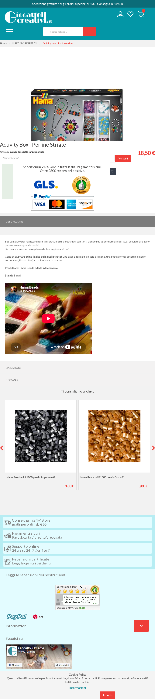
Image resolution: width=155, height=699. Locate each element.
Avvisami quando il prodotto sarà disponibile (22, 151)
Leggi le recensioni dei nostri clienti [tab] (36, 575)
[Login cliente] (120, 15)
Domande (12, 380)
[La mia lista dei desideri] (130, 14)
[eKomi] (77, 597)
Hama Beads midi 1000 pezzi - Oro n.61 (103, 477)
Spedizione (14, 367)
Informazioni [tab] (17, 626)
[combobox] (62, 31)
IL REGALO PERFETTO (24, 43)
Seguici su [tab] (14, 638)
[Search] (89, 31)
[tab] (77, 221)
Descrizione (14, 221)
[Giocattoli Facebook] (39, 656)
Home (3, 43)
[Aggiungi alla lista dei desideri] (113, 171)
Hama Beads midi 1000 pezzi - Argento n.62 (31, 477)
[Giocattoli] (28, 17)
